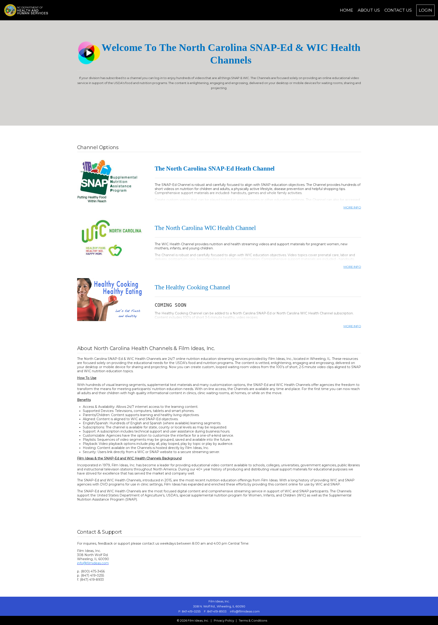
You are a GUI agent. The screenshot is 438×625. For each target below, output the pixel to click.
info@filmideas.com (93, 563)
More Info (352, 207)
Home (346, 10)
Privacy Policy (224, 620)
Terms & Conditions (253, 620)
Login (425, 10)
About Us (369, 10)
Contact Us (398, 10)
